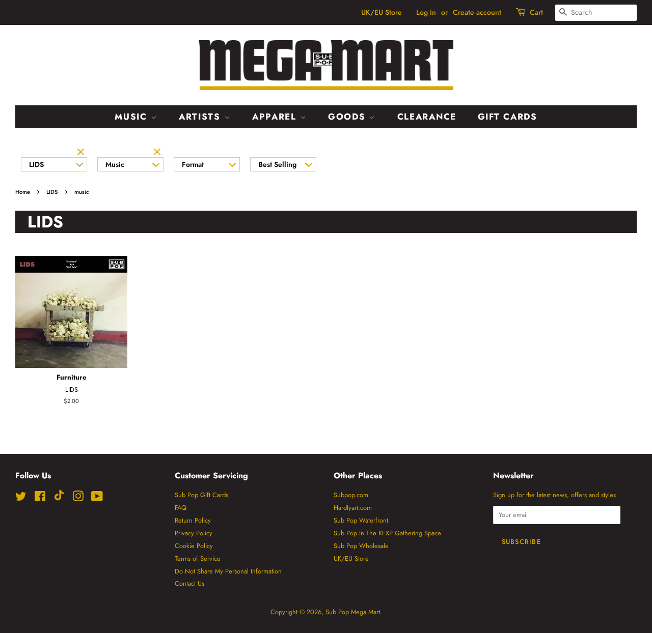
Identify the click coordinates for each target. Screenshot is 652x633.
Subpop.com (351, 495)
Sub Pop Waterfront (361, 520)
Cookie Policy (194, 546)
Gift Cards (507, 116)
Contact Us (189, 583)
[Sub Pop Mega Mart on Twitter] (20, 498)
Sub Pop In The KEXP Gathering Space (387, 533)
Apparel (276, 116)
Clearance (426, 116)
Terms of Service (198, 558)
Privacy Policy (193, 533)
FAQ (180, 507)
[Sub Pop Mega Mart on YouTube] (97, 498)
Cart (536, 12)
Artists (201, 116)
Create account (477, 12)
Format (193, 164)
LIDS (36, 164)
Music (132, 116)
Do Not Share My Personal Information (228, 571)
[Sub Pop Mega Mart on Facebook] (40, 498)
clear (82, 153)
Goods (348, 116)
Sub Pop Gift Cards (201, 495)
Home (22, 192)
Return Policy (193, 520)
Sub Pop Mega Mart (352, 612)
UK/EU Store (381, 12)
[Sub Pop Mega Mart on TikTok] (59, 498)
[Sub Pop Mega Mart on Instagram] (78, 498)
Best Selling (277, 164)
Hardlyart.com (353, 507)
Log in (426, 12)
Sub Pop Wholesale (361, 546)
